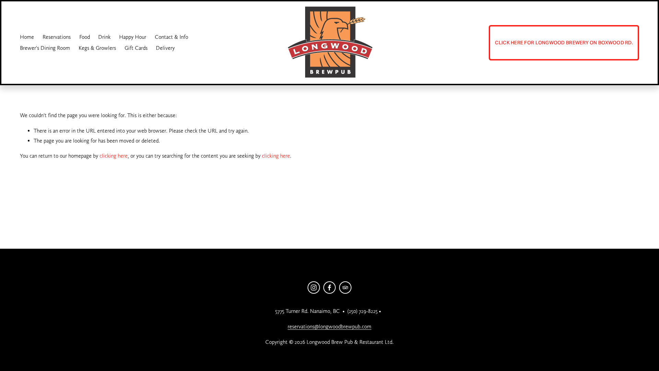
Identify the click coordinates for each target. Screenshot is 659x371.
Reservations (57, 37)
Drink (104, 37)
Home (27, 37)
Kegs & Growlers (97, 48)
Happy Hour (132, 37)
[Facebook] (329, 287)
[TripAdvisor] (345, 287)
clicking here (114, 156)
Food (84, 37)
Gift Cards (136, 48)
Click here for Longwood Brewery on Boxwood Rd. (564, 43)
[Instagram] (314, 287)
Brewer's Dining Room (45, 48)
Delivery (165, 48)
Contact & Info (171, 37)
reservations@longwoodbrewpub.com (329, 326)
